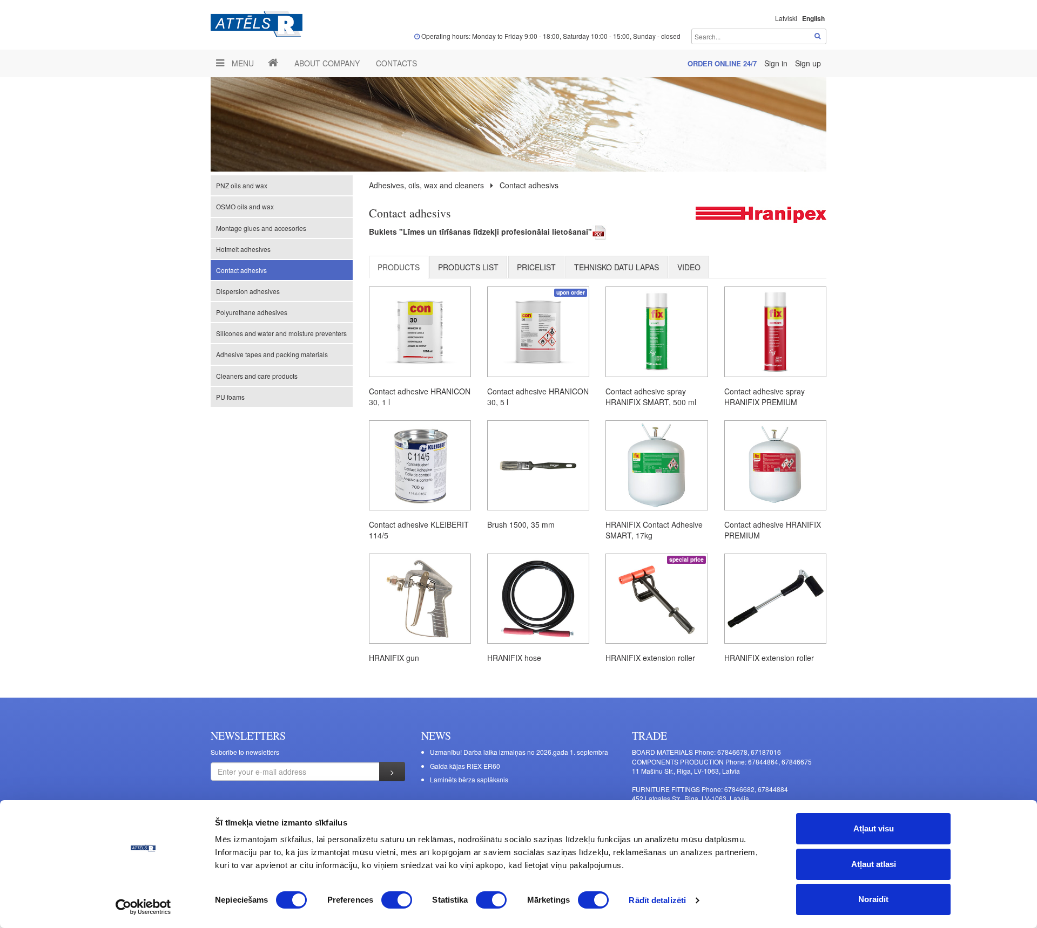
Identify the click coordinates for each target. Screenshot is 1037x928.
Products (399, 267)
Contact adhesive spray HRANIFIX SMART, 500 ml (650, 396)
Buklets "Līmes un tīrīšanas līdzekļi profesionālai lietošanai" (480, 231)
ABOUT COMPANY (327, 63)
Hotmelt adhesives (243, 249)
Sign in (777, 63)
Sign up (808, 63)
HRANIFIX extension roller (650, 657)
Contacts (396, 63)
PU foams (230, 396)
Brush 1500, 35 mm (521, 524)
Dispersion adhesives (248, 291)
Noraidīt (873, 899)
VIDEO (689, 267)
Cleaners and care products (257, 375)
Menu (242, 63)
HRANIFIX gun (394, 657)
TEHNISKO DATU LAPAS (616, 267)
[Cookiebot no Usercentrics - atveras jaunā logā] (143, 907)
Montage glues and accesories (261, 228)
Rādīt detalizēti (657, 900)
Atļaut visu (873, 828)
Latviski (786, 18)
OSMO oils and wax (245, 206)
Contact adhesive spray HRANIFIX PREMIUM (764, 396)
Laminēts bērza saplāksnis (469, 779)
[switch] (396, 900)
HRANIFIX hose (514, 657)
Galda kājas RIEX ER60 (465, 765)
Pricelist (536, 267)
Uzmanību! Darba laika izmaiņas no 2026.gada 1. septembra (519, 751)
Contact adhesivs (241, 270)
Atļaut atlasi (873, 864)
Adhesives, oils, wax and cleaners (426, 185)
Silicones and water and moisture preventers (281, 333)
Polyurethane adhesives (251, 312)
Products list (468, 267)
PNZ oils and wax (241, 185)
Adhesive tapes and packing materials (272, 354)
